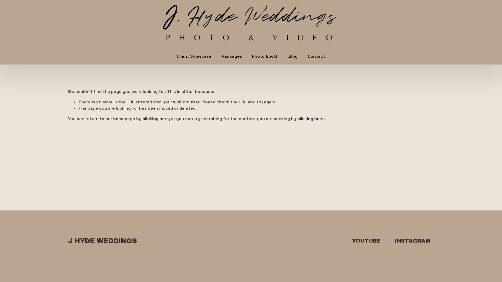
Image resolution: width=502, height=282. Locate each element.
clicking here (155, 118)
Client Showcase (194, 56)
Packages (232, 56)
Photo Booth (265, 56)
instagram (412, 241)
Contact (316, 56)
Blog (293, 56)
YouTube (366, 241)
